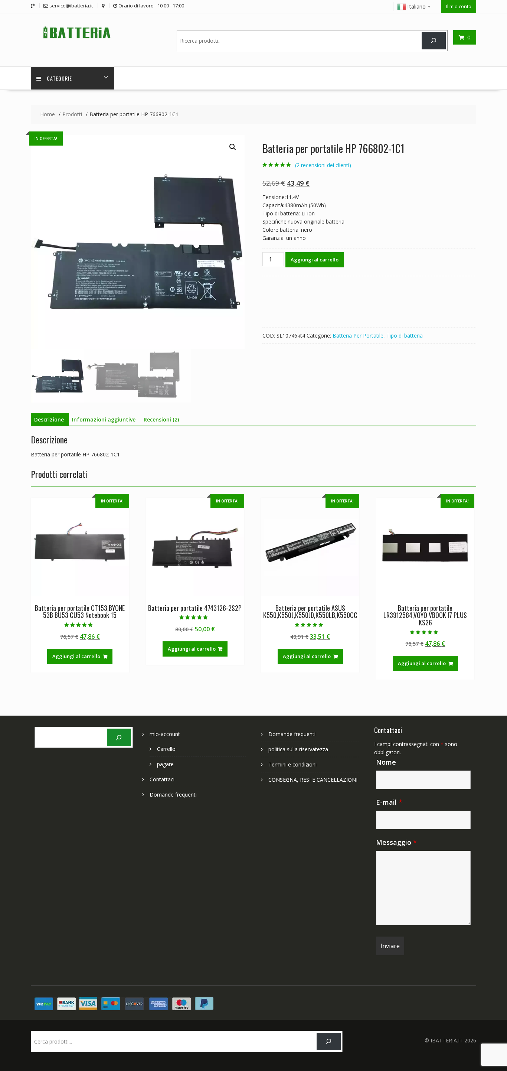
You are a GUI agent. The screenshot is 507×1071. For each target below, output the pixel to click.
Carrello (166, 748)
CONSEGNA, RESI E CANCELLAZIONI (312, 779)
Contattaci (162, 779)
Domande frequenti (173, 794)
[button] (232, 147)
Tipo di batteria (404, 335)
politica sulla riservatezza (298, 749)
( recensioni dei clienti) (323, 165)
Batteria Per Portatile (358, 335)
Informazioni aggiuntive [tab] (103, 419)
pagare (165, 764)
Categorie (59, 78)
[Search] (434, 40)
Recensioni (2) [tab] (161, 419)
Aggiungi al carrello (314, 259)
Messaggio (396, 842)
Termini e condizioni (292, 764)
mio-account (165, 734)
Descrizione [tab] (49, 419)
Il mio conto (458, 6)
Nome (386, 762)
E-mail (389, 802)
